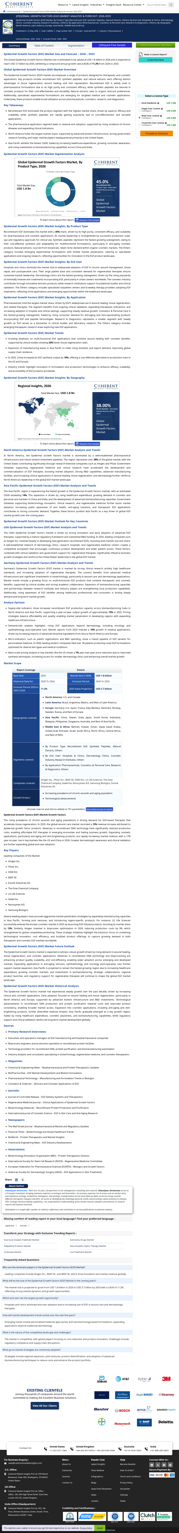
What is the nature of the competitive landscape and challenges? (37, 1332)
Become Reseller (128, 1464)
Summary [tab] (14, 45)
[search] (171, 4)
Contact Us (67, 1482)
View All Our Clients (45, 1405)
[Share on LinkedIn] (16, 1180)
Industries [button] (96, 4)
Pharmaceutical (114, 31)
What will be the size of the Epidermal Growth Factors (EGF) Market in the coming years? (49, 1280)
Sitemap (124, 1494)
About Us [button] (63, 4)
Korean (23, 1225)
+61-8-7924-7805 (132, 1450)
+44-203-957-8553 (85, 1450)
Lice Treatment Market (80, 1252)
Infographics (97, 1476)
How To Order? (127, 1470)
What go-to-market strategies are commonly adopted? (31, 1349)
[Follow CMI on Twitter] (157, 1464)
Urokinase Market (12, 1252)
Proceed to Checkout (157, 133)
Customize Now (155, 59)
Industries (67, 1470)
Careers (94, 1501)
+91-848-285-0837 (159, 1450)
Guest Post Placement (101, 1488)
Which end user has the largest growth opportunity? (30, 1298)
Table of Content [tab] (44, 45)
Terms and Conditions (130, 1476)
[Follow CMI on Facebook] (164, 1464)
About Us (66, 1464)
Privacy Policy (86, 1528)
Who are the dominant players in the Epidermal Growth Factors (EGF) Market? (44, 1267)
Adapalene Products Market (17, 1246)
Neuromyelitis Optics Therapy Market (88, 1246)
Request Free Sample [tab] (113, 45)
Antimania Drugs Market (82, 1239)
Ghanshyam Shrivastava (16, 1190)
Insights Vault (113, 4)
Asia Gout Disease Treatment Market (21, 1239)
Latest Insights (80, 4)
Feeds (123, 1501)
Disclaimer (125, 1488)
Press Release (97, 1470)
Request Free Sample (89, 220)
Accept (100, 1528)
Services (66, 1476)
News (93, 1494)
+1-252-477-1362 (58, 1450)
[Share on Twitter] (22, 1180)
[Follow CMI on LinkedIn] (151, 1464)
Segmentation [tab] (76, 45)
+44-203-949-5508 (105, 1450)
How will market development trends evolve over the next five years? (39, 1315)
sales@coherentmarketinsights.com (25, 1463)
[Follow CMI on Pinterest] (170, 1464)
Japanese (10, 1225)
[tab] (14, 45)
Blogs (93, 1482)
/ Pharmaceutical (13, 11)
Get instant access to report (99, 809)
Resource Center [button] (132, 4)
